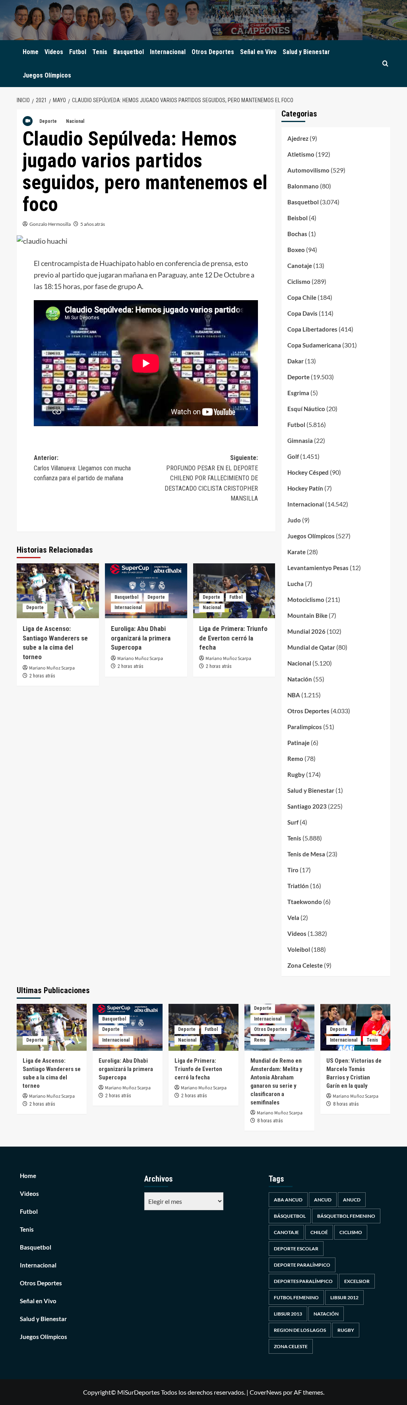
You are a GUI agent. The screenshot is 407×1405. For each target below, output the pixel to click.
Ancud (322, 1200)
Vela (293, 917)
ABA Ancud (288, 1200)
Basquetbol (128, 52)
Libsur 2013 (288, 1314)
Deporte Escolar (296, 1249)
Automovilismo (308, 170)
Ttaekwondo (304, 901)
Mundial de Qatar (311, 647)
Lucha (295, 583)
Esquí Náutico (306, 408)
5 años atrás (92, 224)
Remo (295, 758)
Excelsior (357, 1281)
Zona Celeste (305, 965)
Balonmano (303, 186)
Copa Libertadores (312, 329)
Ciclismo (298, 281)
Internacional (168, 52)
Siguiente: (211, 478)
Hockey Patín (305, 488)
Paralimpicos (304, 726)
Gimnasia (300, 440)
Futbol (77, 52)
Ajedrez (297, 138)
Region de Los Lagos (300, 1330)
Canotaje (299, 265)
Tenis (99, 52)
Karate (296, 551)
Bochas (297, 233)
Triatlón (298, 885)
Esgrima (298, 392)
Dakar (295, 361)
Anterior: (82, 468)
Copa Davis (302, 313)
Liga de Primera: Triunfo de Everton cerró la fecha (233, 638)
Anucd (351, 1200)
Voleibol (298, 949)
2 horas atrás (42, 676)
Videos (54, 52)
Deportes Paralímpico (303, 1281)
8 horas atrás (270, 1121)
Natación (299, 679)
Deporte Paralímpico (302, 1265)
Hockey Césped (308, 472)
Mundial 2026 (306, 631)
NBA (293, 695)
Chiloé (319, 1232)
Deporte (48, 121)
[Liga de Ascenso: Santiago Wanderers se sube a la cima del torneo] (58, 590)
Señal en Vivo (258, 52)
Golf (293, 456)
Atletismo (300, 154)
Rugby (296, 774)
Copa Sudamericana (314, 345)
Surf (292, 822)
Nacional (75, 121)
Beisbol (297, 217)
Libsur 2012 (344, 1297)
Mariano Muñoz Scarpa (52, 668)
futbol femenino (296, 1297)
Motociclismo (305, 599)
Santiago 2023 (307, 806)
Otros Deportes (213, 52)
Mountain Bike (307, 615)
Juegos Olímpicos (47, 75)
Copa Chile (301, 297)
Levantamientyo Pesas (318, 567)
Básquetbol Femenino (346, 1216)
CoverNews (266, 1392)
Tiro (292, 869)
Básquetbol (290, 1216)
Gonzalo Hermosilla (50, 224)
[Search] (385, 64)
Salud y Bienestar (306, 52)
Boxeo (296, 249)
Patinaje (298, 742)
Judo (294, 520)
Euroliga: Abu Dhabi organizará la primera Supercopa (141, 638)
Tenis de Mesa (306, 854)
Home (31, 52)
